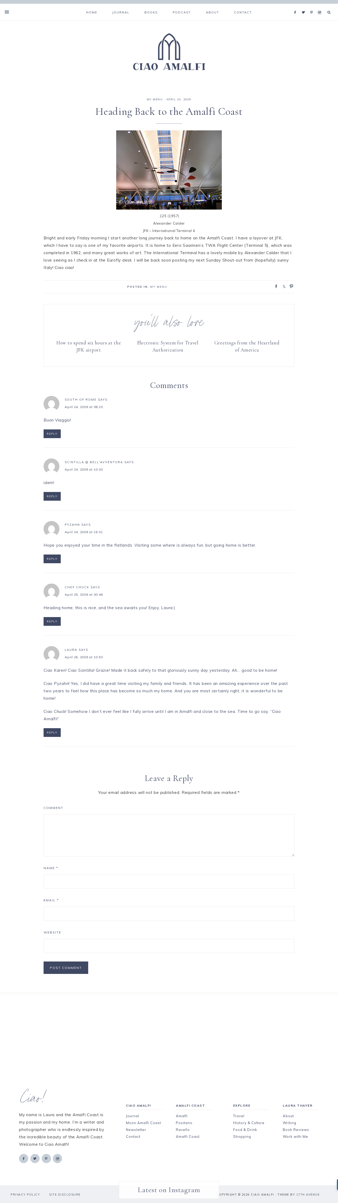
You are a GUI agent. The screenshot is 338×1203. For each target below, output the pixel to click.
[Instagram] (320, 6)
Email (51, 900)
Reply (52, 433)
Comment (53, 808)
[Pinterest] (312, 6)
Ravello (183, 1130)
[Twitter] (304, 6)
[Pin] (290, 285)
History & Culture (249, 1123)
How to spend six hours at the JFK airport (88, 346)
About (288, 1116)
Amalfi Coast (188, 1136)
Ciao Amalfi (169, 52)
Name (51, 868)
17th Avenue (308, 1194)
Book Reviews (296, 1130)
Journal (132, 1116)
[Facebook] (296, 6)
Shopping (242, 1136)
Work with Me (295, 1136)
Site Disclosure (65, 1194)
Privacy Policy (25, 1194)
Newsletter (136, 1130)
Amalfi (182, 1116)
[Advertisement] (169, 1031)
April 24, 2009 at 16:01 (84, 532)
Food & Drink (245, 1130)
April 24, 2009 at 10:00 (84, 469)
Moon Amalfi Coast (143, 1123)
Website (52, 932)
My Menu (155, 99)
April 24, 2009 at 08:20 (84, 407)
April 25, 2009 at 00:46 (84, 594)
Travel (239, 1116)
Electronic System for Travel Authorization (168, 346)
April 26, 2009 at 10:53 (84, 657)
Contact (133, 1136)
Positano (184, 1123)
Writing (289, 1123)
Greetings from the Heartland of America (247, 346)
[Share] (274, 285)
